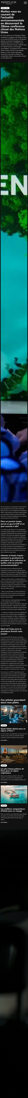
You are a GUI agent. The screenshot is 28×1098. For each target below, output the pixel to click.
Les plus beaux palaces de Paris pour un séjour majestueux (12, 771)
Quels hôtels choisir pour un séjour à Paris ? (13, 729)
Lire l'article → (4, 740)
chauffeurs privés (13, 690)
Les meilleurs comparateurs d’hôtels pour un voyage (13, 810)
